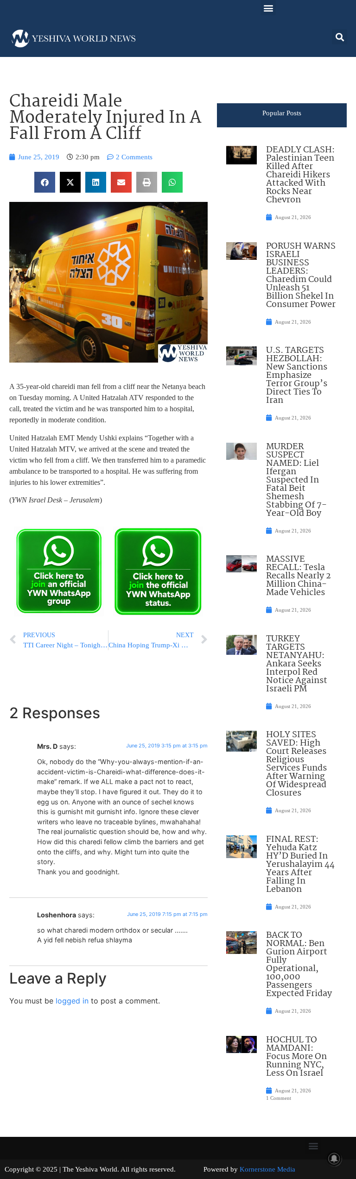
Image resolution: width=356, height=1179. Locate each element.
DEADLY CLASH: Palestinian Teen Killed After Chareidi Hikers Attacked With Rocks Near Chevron (300, 175)
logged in (72, 1000)
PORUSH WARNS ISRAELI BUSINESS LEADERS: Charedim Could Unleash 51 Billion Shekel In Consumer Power (301, 275)
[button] (268, 7)
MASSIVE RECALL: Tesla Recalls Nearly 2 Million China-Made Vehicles (298, 576)
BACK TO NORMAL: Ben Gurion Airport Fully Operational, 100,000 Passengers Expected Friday (299, 964)
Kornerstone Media (267, 1169)
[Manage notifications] (334, 1158)
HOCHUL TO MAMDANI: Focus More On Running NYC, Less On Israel (296, 1056)
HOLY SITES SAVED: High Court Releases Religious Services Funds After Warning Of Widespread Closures (296, 764)
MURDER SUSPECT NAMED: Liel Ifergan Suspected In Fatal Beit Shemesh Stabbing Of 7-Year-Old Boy (296, 480)
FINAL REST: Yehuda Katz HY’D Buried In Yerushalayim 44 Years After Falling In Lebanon (300, 865)
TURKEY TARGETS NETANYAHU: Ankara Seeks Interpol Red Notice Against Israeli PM (296, 664)
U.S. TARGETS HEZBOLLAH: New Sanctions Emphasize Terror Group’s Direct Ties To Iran (296, 376)
